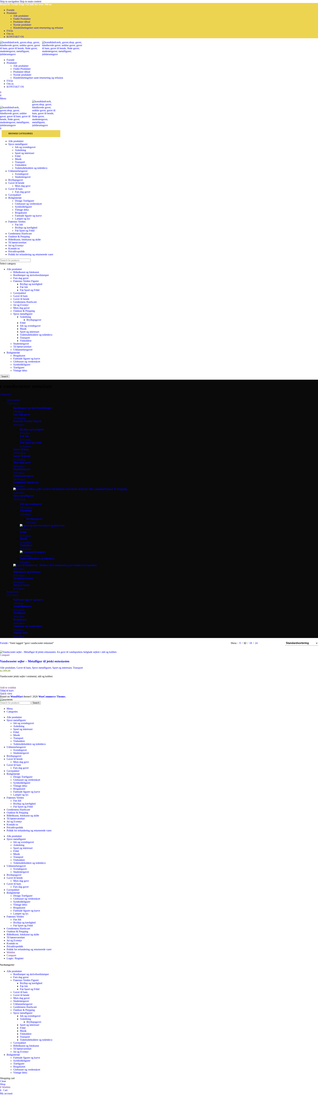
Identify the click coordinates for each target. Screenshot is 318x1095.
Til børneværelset (22, 346)
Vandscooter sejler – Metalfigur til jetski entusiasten (34, 661)
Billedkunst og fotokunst (26, 272)
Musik (18, 159)
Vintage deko (22, 209)
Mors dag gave (22, 185)
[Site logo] (21, 54)
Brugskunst (21, 212)
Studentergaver (23, 177)
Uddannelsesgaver (22, 349)
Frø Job (19, 224)
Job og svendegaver (25, 147)
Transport (20, 162)
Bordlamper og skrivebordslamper (31, 275)
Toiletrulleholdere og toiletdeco (31, 168)
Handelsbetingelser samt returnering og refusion (38, 27)
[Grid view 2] (265, 643)
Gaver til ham (20, 296)
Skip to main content (30, 1)
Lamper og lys (22, 218)
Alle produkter (20, 15)
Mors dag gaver (21, 307)
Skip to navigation (10, 1)
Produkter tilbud (21, 21)
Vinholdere (20, 165)
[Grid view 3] (272, 643)
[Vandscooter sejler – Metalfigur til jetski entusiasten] (58, 652)
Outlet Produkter (22, 18)
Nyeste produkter (22, 24)
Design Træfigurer (24, 200)
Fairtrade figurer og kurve (28, 215)
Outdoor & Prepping (24, 310)
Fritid (18, 156)
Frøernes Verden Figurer (26, 281)
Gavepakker (19, 293)
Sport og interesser (24, 153)
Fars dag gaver (22, 191)
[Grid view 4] (278, 643)
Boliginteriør (13, 352)
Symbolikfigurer (23, 206)
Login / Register (15, 958)
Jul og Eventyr (20, 305)
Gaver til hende (21, 299)
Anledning (20, 150)
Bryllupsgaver (33, 319)
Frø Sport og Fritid (24, 230)
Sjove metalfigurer (22, 313)
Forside (4, 643)
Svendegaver (21, 174)
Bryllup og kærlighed (26, 227)
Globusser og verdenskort (28, 203)
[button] (7, 690)
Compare (11, 955)
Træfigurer (18, 367)
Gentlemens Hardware (25, 302)
